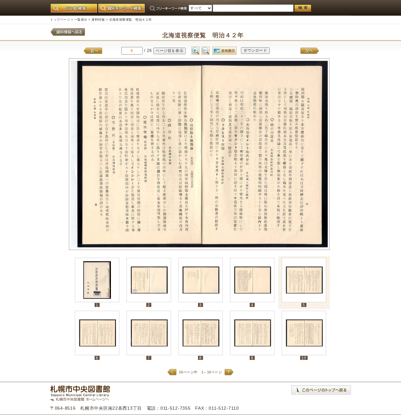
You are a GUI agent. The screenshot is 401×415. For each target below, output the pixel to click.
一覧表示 (80, 19)
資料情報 (98, 19)
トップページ (60, 19)
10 (303, 358)
